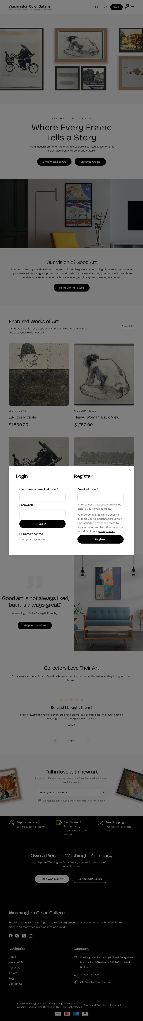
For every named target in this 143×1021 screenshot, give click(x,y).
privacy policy (106, 531)
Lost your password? (32, 539)
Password (33, 504)
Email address (93, 489)
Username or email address (42, 489)
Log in (42, 523)
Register (100, 539)
